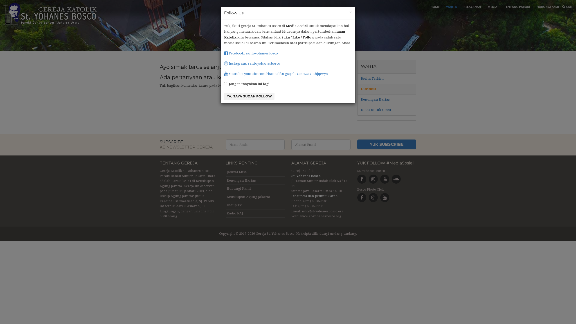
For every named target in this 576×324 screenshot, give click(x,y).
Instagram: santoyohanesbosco (254, 63)
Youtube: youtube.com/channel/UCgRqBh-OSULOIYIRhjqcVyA (278, 74)
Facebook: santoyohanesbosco (253, 53)
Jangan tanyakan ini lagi (249, 84)
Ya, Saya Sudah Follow (249, 96)
